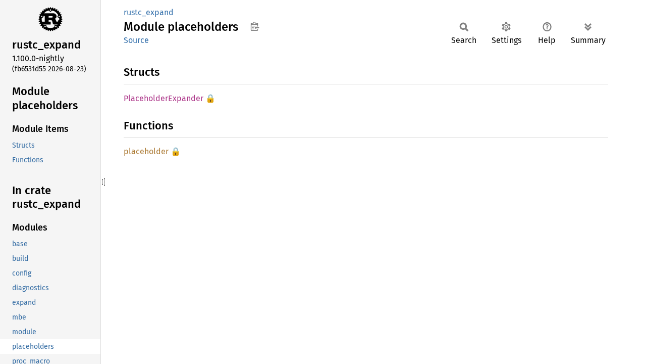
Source (136, 40)
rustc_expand (149, 12)
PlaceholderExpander (163, 98)
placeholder (146, 151)
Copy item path (254, 26)
